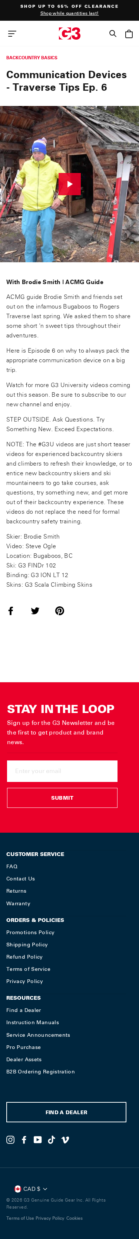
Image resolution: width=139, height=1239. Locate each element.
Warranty (18, 903)
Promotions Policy (30, 932)
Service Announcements (38, 1035)
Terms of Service (28, 969)
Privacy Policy (24, 981)
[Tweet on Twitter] (40, 610)
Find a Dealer (23, 1010)
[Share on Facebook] (15, 610)
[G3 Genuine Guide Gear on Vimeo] (65, 1139)
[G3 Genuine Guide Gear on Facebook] (24, 1139)
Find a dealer (66, 1113)
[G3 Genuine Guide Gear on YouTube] (38, 1139)
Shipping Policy (27, 944)
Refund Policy (24, 957)
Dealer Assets (24, 1059)
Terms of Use (20, 1218)
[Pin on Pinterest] (64, 610)
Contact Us (20, 879)
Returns (16, 891)
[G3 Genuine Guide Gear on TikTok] (51, 1139)
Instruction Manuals (32, 1022)
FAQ (11, 866)
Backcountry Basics (31, 57)
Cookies (74, 1218)
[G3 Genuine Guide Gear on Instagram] (10, 1139)
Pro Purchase (23, 1047)
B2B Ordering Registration (40, 1072)
